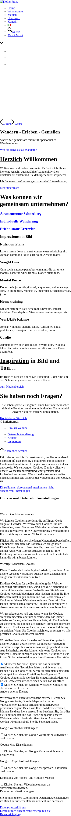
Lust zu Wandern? (26, 149)
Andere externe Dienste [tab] (14, 691)
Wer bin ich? (7, 149)
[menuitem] (39, 8)
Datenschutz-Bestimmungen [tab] (17, 791)
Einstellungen (22, 490)
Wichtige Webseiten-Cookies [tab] (17, 563)
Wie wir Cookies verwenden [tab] (17, 514)
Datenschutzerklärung (13, 807)
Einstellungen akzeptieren (15, 487)
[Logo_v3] (9, 1)
